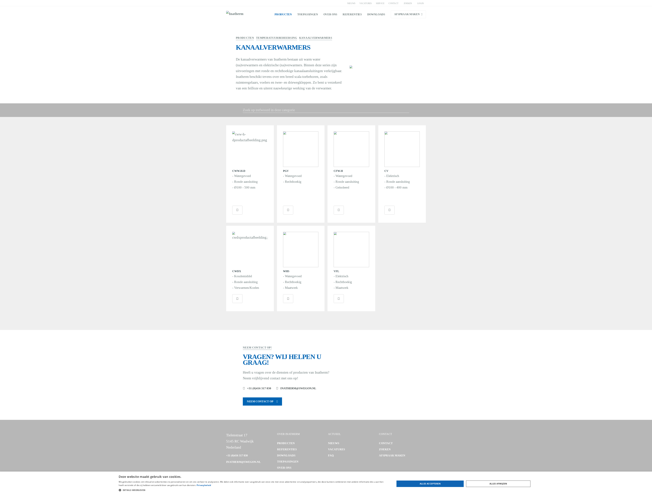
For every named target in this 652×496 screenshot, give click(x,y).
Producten (283, 14)
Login (420, 3)
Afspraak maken (407, 14)
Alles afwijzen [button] (498, 483)
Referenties (352, 14)
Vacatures (365, 3)
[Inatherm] (234, 14)
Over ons (330, 14)
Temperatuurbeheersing (276, 37)
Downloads (376, 14)
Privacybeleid (204, 485)
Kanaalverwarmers (315, 37)
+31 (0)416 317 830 (259, 388)
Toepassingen (307, 14)
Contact (393, 3)
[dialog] (326, 484)
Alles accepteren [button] (430, 483)
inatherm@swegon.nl (298, 388)
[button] (253, 490)
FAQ (331, 455)
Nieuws (351, 3)
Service (380, 3)
